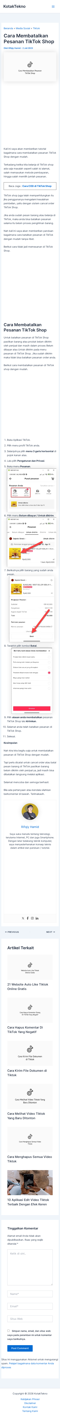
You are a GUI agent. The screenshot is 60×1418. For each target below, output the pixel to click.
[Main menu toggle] (53, 6)
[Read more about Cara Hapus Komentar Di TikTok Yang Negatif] (29, 1010)
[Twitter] (23, 918)
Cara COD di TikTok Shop (37, 186)
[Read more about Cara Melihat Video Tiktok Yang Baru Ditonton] (29, 1096)
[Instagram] (32, 918)
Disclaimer (30, 1403)
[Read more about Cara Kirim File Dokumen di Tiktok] (29, 1053)
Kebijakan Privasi (30, 1399)
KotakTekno (14, 6)
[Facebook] (27, 918)
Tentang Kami (30, 1411)
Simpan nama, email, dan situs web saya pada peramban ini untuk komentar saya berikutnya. (29, 1334)
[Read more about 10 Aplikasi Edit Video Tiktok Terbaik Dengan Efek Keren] (29, 1182)
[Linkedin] (37, 918)
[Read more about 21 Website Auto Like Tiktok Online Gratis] (29, 967)
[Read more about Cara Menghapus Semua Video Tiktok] (29, 1139)
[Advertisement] (30, 116)
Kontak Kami (30, 1407)
